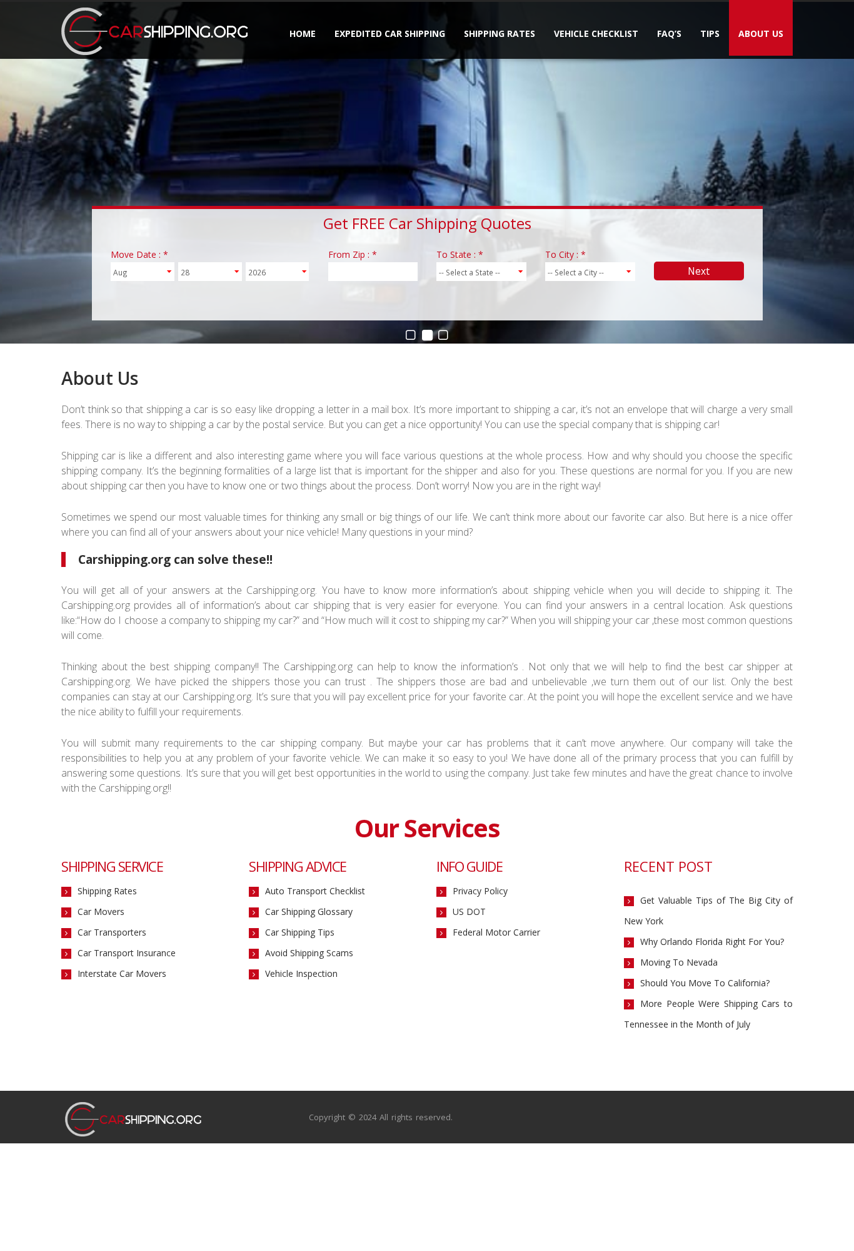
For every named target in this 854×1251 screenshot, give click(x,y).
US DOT (469, 911)
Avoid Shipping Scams (309, 953)
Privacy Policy (480, 891)
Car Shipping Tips (299, 932)
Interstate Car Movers (122, 973)
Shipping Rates (499, 33)
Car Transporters (112, 932)
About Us (760, 33)
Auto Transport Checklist (315, 891)
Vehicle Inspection (301, 973)
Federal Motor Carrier (496, 932)
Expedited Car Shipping (389, 33)
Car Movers (101, 911)
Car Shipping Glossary (309, 911)
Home (302, 33)
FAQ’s (669, 33)
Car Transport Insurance (127, 953)
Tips (710, 33)
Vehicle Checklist (596, 33)
